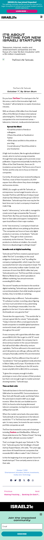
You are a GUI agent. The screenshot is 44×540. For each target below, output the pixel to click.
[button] (41, 514)
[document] (22, 270)
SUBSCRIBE (22, 534)
